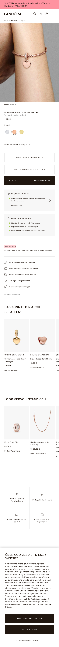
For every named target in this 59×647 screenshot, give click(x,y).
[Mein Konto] (41, 14)
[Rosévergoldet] (14, 132)
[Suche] (35, 14)
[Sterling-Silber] (7, 132)
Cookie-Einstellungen (27, 640)
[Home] (12, 14)
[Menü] (53, 14)
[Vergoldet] (21, 132)
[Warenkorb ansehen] (47, 14)
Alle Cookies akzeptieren (29, 618)
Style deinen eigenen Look (29, 157)
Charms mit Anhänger (16, 21)
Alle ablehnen (29, 629)
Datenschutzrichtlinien (32, 604)
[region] (29, 597)
